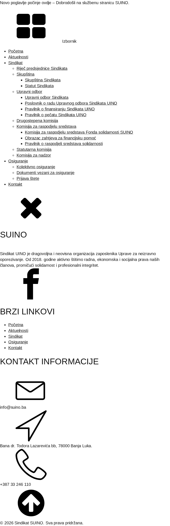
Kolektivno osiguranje (36, 167)
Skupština (25, 74)
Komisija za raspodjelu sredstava (46, 126)
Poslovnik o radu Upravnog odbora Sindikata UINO (71, 103)
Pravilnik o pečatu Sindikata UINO (55, 115)
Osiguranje (18, 161)
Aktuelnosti (18, 57)
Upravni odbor (29, 91)
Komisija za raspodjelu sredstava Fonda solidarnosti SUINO (79, 132)
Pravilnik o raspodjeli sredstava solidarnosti (64, 143)
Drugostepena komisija (37, 120)
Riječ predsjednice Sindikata (42, 68)
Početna (15, 51)
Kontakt (15, 184)
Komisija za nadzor (34, 155)
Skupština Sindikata (43, 80)
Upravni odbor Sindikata (46, 97)
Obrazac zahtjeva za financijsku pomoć (60, 138)
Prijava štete (28, 178)
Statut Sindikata (39, 86)
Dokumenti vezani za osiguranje (45, 172)
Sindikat (15, 63)
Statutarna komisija (34, 149)
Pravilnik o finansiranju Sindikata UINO (60, 109)
